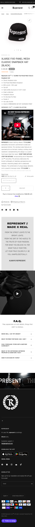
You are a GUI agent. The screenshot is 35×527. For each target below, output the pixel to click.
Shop (7, 14)
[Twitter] (8, 464)
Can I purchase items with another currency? (14, 345)
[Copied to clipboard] (18, 210)
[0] (32, 7)
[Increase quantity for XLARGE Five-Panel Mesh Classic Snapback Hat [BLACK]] (8, 188)
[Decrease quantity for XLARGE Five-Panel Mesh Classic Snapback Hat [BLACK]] (3, 188)
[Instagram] (13, 464)
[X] (6, 210)
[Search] (29, 7)
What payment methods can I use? (13, 339)
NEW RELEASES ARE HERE (25, 2)
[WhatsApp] (14, 210)
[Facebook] (2, 210)
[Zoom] (29, 20)
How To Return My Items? (10, 358)
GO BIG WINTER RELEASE (16, 14)
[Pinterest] (10, 210)
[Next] (20, 50)
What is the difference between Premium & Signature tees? (13, 352)
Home (2, 14)
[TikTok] (22, 464)
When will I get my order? (11, 334)
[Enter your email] (32, 483)
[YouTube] (17, 465)
